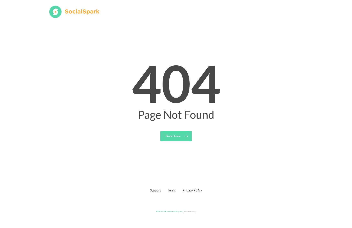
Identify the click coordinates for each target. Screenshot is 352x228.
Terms (172, 190)
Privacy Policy (192, 190)
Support (155, 190)
